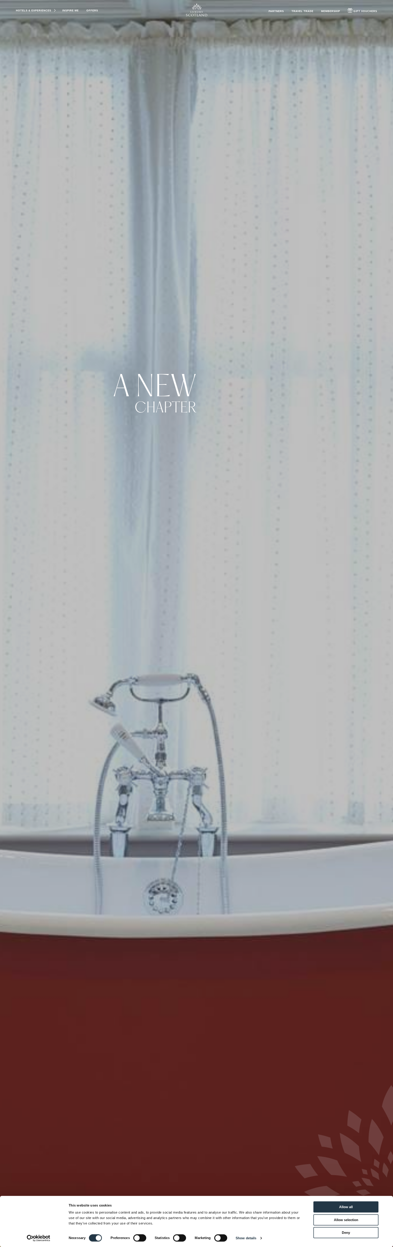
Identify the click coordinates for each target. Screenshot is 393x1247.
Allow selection (346, 1220)
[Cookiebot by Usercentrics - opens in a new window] (38, 1238)
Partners (276, 11)
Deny (346, 1232)
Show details (246, 1238)
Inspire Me (70, 10)
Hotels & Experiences (33, 10)
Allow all (346, 1207)
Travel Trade (302, 11)
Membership (330, 11)
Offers (92, 10)
